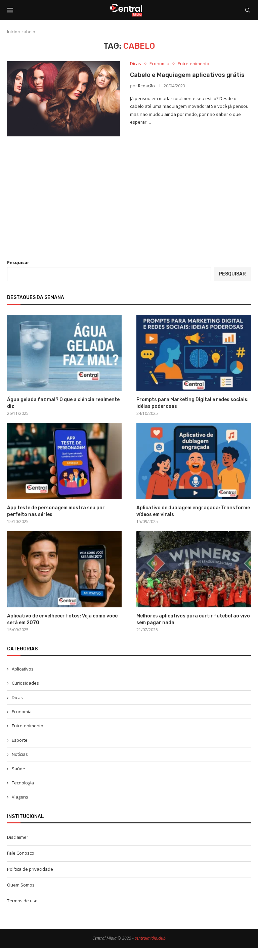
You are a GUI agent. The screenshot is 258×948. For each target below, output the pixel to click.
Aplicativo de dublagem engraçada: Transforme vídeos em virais (193, 511)
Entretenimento (27, 726)
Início (12, 32)
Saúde (18, 769)
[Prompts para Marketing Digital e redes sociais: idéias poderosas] (193, 353)
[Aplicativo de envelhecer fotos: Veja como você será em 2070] (64, 569)
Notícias (20, 754)
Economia (22, 711)
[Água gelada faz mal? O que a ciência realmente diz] (64, 353)
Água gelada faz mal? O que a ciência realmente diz (63, 403)
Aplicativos (23, 669)
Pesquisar (18, 262)
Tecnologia (23, 783)
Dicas (17, 697)
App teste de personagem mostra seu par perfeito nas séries (56, 511)
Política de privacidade (30, 869)
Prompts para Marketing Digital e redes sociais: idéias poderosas (192, 403)
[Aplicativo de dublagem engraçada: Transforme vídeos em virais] (193, 461)
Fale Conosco (20, 853)
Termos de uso (22, 901)
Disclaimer (17, 837)
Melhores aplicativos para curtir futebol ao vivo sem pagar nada (193, 619)
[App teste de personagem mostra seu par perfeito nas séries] (64, 461)
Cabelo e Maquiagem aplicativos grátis (187, 75)
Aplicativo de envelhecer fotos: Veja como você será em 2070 (62, 619)
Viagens (20, 797)
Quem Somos (21, 885)
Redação (146, 86)
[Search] (247, 10)
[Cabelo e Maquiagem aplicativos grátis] (63, 98)
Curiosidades (25, 683)
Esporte (20, 740)
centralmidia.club (150, 938)
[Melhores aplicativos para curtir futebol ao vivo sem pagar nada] (193, 569)
